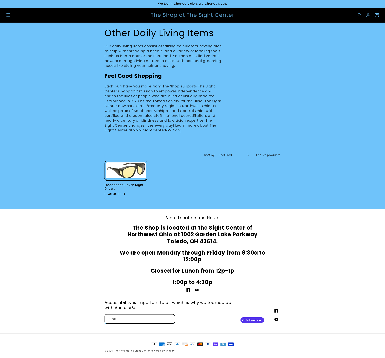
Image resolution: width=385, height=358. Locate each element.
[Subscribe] (170, 319)
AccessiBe (126, 308)
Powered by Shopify (163, 350)
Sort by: (209, 155)
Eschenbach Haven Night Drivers (124, 187)
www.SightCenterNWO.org (157, 130)
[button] (8, 15)
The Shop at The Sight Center (132, 350)
